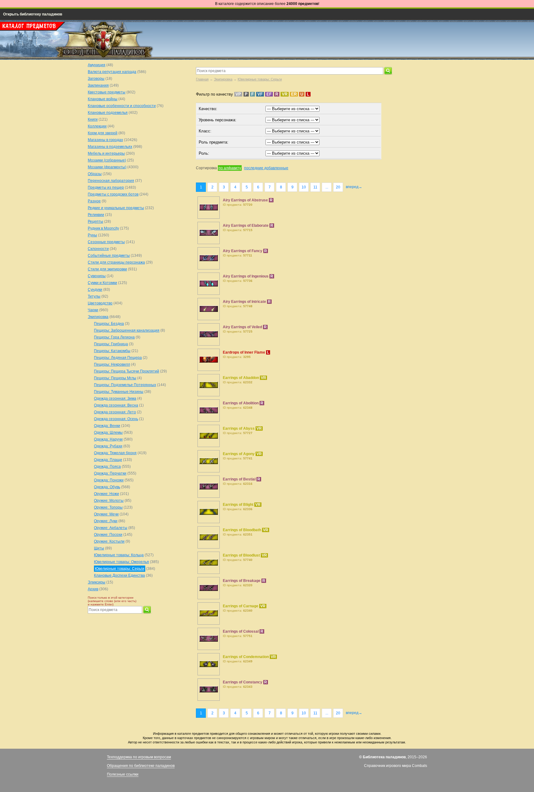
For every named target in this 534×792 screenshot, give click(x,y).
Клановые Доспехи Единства (119, 575)
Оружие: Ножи (106, 494)
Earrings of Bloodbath (242, 530)
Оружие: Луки (105, 521)
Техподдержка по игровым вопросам (139, 757)
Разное (94, 201)
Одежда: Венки (107, 426)
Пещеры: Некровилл (112, 364)
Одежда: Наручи (108, 439)
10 (304, 187)
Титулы (94, 296)
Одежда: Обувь (107, 487)
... (326, 187)
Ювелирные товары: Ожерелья (121, 562)
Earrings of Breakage (242, 581)
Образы (95, 174)
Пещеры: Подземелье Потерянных (125, 385)
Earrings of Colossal (241, 631)
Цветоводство (100, 303)
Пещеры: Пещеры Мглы (115, 378)
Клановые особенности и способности (122, 106)
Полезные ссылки (122, 774)
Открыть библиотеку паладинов (32, 14)
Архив (93, 589)
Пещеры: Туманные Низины (118, 392)
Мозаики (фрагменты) (107, 167)
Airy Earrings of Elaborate (246, 225)
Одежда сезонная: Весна (116, 405)
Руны (92, 235)
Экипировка (223, 79)
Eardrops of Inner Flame (244, 352)
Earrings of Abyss (239, 428)
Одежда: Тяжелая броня (115, 453)
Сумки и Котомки (102, 283)
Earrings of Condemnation (246, 657)
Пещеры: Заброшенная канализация (126, 330)
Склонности (98, 249)
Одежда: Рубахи (108, 446)
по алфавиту (229, 168)
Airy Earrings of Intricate (245, 301)
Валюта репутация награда (112, 72)
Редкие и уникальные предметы (116, 208)
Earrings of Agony (239, 454)
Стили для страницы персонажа (116, 262)
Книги (93, 119)
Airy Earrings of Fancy (243, 251)
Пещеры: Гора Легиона (114, 337)
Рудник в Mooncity (103, 228)
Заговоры (96, 78)
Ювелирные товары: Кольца (119, 555)
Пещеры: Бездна (109, 323)
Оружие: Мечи (106, 514)
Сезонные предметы (106, 242)
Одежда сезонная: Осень (116, 419)
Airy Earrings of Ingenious (246, 276)
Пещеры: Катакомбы (112, 351)
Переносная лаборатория (111, 181)
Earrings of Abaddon (241, 378)
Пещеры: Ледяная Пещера (118, 357)
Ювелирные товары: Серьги (260, 79)
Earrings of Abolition (241, 403)
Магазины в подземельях (110, 146)
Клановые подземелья (108, 112)
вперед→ (354, 187)
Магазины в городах (105, 140)
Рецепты (95, 221)
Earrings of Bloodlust (242, 555)
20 (338, 187)
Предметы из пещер (106, 187)
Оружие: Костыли (109, 541)
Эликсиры (96, 582)
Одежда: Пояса (107, 466)
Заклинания (98, 85)
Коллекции (97, 126)
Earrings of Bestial (239, 479)
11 (315, 187)
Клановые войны (102, 99)
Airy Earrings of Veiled (243, 327)
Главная (202, 79)
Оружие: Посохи (108, 534)
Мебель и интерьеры (106, 153)
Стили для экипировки (107, 269)
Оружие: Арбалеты (110, 528)
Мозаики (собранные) (107, 160)
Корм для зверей (102, 133)
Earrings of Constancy (243, 682)
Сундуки (95, 289)
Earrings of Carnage (241, 606)
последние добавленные (266, 168)
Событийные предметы (109, 255)
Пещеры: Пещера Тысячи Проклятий (126, 371)
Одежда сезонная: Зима (115, 398)
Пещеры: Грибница (111, 344)
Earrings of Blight (238, 504)
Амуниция (96, 65)
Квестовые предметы (106, 92)
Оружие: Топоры (108, 507)
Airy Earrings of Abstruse (246, 200)
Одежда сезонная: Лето (115, 412)
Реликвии (96, 215)
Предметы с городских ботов (113, 194)
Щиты (99, 548)
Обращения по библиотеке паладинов (141, 766)
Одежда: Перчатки (110, 473)
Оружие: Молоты (109, 500)
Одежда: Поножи (109, 480)
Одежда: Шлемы (108, 432)
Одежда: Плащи (108, 460)
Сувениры (97, 276)
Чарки (93, 310)
